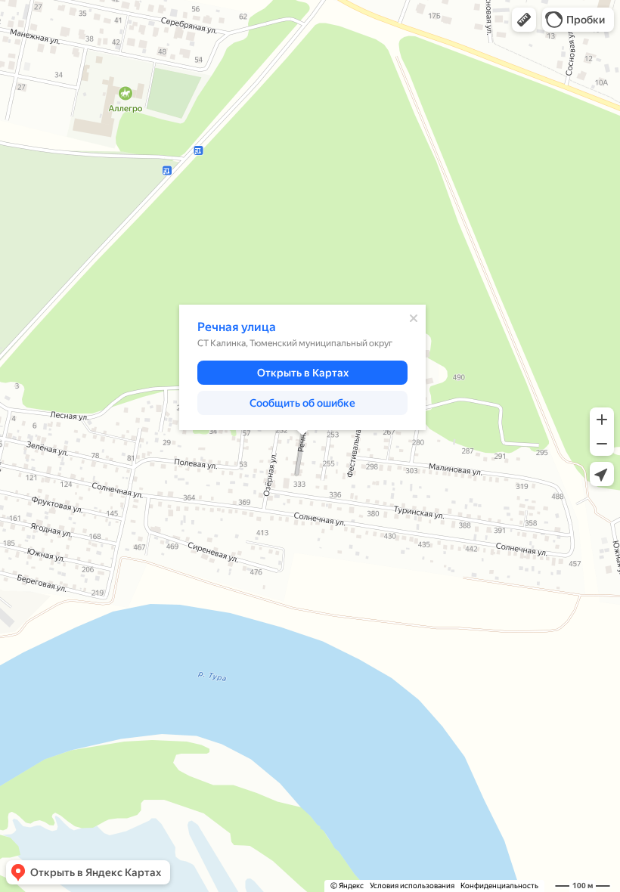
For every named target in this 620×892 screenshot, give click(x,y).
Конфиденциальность (499, 885)
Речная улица (236, 327)
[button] (524, 20)
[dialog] (302, 367)
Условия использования (412, 885)
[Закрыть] (414, 318)
